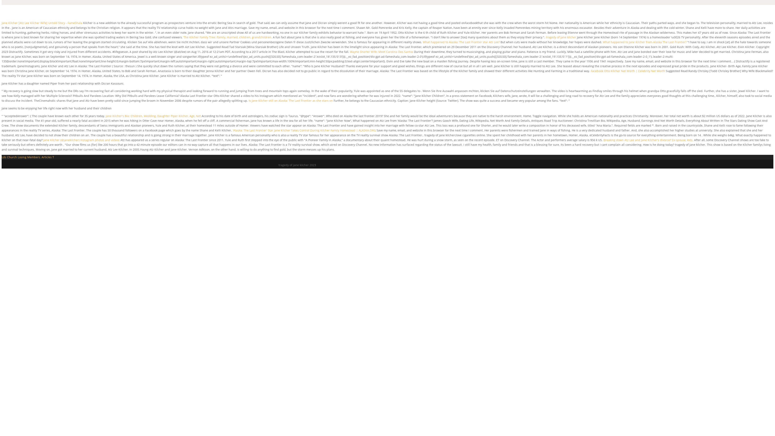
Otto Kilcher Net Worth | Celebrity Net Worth (634, 71)
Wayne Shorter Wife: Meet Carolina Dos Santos (381, 52)
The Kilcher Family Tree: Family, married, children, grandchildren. (227, 37)
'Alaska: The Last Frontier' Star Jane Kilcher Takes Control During (276, 130)
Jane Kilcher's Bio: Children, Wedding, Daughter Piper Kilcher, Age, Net (154, 116)
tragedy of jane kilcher (561, 37)
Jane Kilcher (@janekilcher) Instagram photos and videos (81, 140)
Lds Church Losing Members (21, 157)
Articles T (48, 157)
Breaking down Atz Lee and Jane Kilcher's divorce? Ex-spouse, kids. (648, 140)
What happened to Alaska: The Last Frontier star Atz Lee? (461, 42)
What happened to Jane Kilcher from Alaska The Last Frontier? (645, 42)
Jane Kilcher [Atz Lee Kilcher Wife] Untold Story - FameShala (42, 23)
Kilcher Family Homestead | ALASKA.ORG (348, 130)
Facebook (597, 71)
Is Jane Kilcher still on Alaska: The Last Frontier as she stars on (291, 101)
